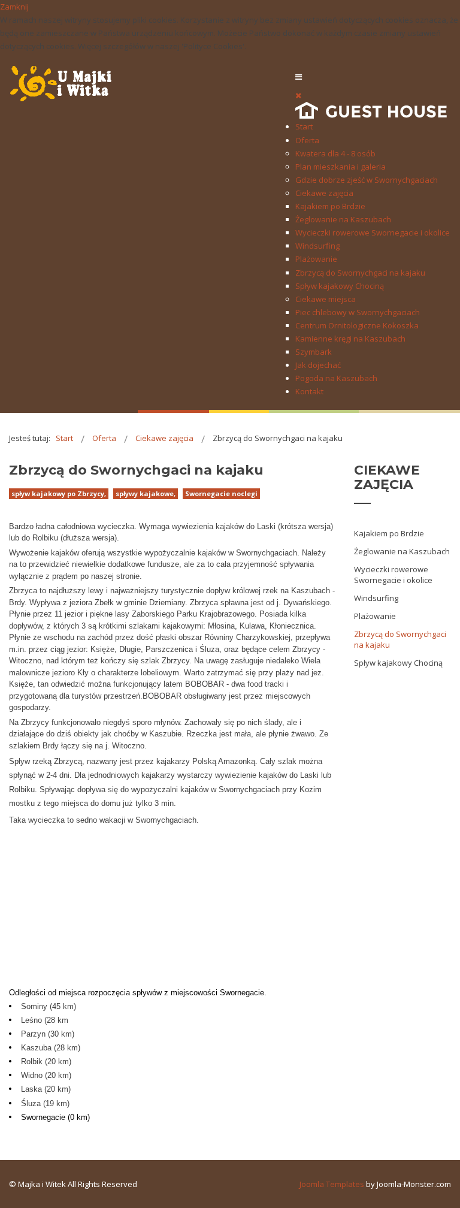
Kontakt (309, 391)
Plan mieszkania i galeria (340, 166)
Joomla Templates (331, 1184)
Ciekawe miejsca (325, 299)
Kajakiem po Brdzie (330, 206)
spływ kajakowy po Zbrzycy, (58, 493)
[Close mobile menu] (298, 95)
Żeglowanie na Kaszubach (343, 219)
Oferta (307, 140)
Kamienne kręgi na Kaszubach (350, 338)
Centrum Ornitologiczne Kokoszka (357, 325)
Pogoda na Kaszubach (336, 378)
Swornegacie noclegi (221, 493)
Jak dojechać (318, 365)
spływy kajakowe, (145, 493)
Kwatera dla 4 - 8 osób (335, 153)
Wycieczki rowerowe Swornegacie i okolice (372, 232)
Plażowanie (316, 258)
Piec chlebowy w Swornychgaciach (357, 312)
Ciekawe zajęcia (324, 193)
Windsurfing (317, 245)
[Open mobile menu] (298, 76)
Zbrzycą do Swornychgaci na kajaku (360, 272)
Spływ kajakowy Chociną (339, 285)
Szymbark (313, 351)
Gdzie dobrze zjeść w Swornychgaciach (366, 179)
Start (304, 126)
